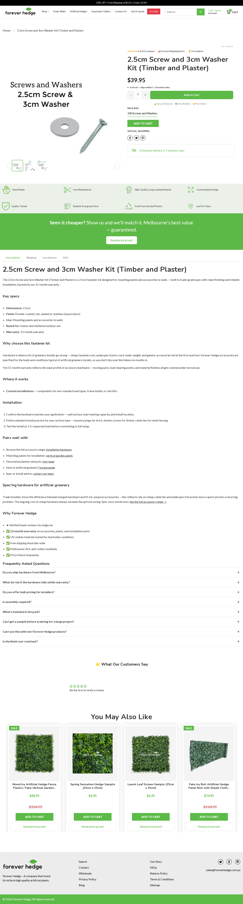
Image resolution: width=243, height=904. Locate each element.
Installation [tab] (50, 257)
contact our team (43, 473)
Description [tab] (13, 257)
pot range (48, 461)
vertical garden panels (59, 455)
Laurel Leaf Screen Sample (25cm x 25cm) (151, 786)
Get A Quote (137, 11)
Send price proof (121, 240)
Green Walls (59, 11)
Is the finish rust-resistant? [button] (20, 641)
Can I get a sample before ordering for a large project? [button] (38, 621)
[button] (147, 123)
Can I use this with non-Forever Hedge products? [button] (35, 631)
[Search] (201, 12)
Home (6, 30)
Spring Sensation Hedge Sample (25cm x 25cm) (92, 786)
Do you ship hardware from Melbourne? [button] (29, 572)
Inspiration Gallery (101, 11)
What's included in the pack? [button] (21, 611)
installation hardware (59, 449)
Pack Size (133, 108)
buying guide (47, 467)
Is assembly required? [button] (17, 601)
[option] (34, 780)
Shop (45, 11)
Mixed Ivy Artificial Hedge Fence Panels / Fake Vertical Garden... (34, 786)
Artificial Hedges (78, 11)
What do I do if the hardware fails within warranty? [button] (36, 582)
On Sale (154, 11)
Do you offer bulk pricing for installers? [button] (29, 592)
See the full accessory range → (148, 501)
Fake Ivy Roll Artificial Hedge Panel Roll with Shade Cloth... (209, 786)
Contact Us (121, 11)
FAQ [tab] (65, 257)
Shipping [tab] (31, 257)
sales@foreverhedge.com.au (223, 870)
